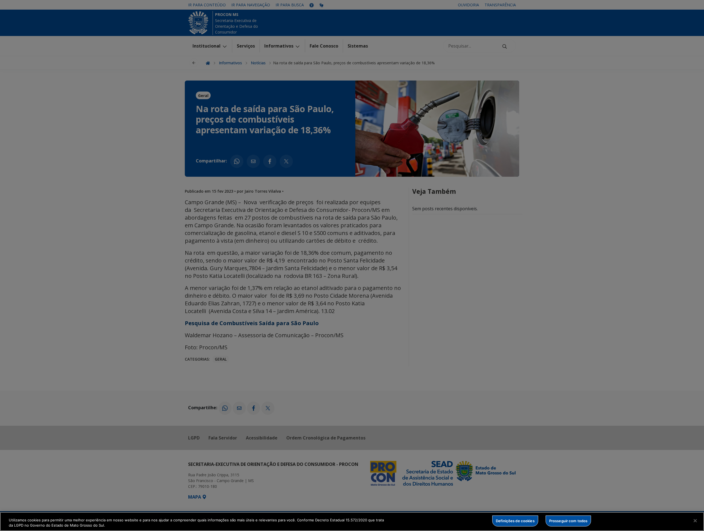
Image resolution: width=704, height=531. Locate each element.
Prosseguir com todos (568, 521)
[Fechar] (695, 521)
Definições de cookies (515, 521)
